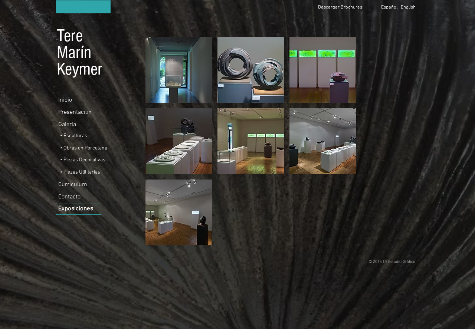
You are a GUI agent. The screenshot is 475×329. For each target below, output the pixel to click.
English (408, 7)
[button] (178, 70)
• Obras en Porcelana (83, 148)
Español (389, 7)
